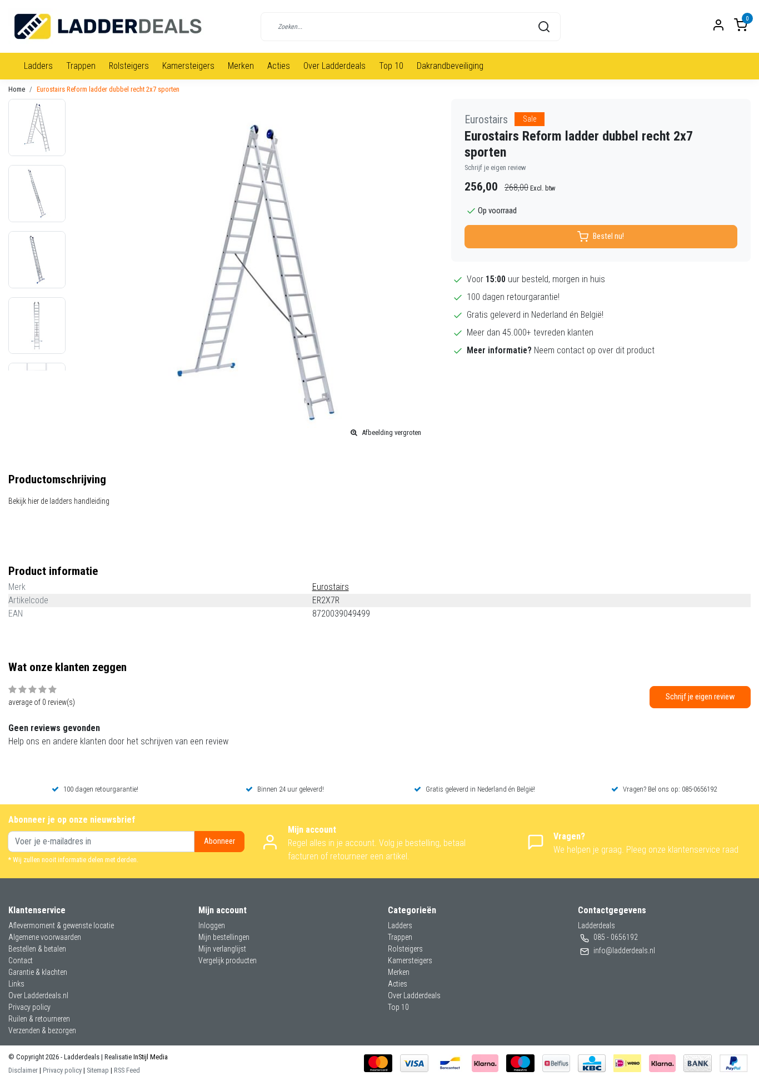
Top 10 (391, 66)
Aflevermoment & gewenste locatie (61, 925)
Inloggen (211, 925)
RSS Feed (127, 1070)
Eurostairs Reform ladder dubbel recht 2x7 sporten (108, 89)
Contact (20, 960)
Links (16, 983)
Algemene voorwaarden (44, 937)
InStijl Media (150, 1057)
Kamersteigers (188, 66)
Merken (241, 66)
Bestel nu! (608, 236)
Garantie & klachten (37, 972)
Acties (278, 66)
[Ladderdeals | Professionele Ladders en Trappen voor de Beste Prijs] (108, 26)
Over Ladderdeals (334, 66)
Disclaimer (23, 1070)
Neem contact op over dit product (594, 350)
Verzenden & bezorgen (42, 1030)
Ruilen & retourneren (39, 1018)
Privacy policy (29, 1007)
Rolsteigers (129, 66)
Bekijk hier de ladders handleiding (58, 501)
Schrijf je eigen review (495, 167)
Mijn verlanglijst (222, 948)
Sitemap (98, 1070)
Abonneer (219, 841)
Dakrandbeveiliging (450, 66)
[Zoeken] (544, 26)
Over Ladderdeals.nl (38, 995)
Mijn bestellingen (223, 937)
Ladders (38, 66)
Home (16, 89)
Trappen (81, 66)
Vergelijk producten (227, 960)
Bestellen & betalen (37, 948)
